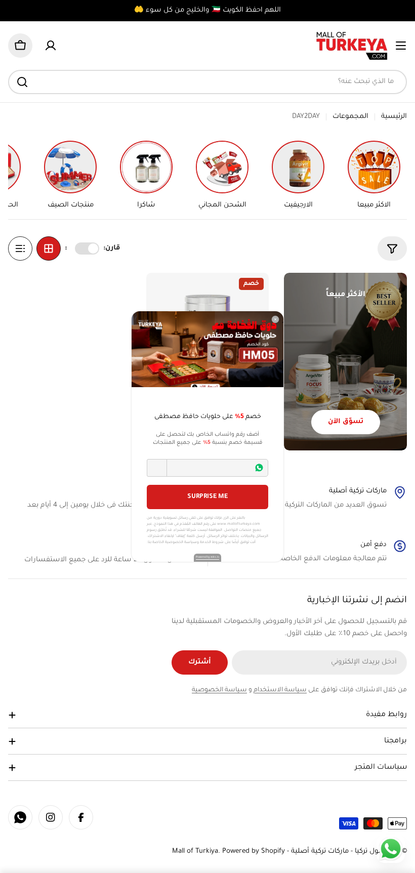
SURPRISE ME (207, 497)
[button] (157, 468)
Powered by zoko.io (207, 557)
